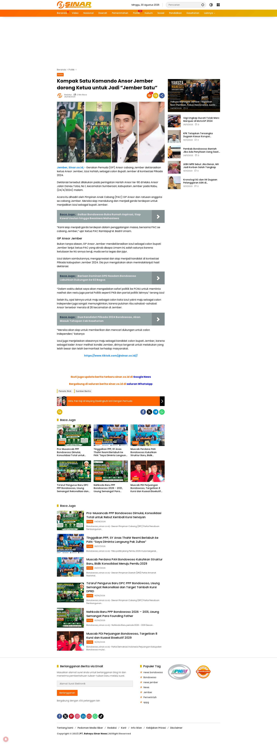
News (146, 687)
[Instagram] (77, 716)
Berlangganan (67, 692)
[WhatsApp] (162, 412)
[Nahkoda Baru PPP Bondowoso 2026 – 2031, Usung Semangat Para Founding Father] (111, 471)
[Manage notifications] (5, 739)
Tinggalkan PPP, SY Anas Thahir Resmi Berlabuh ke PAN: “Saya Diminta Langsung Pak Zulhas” (110, 452)
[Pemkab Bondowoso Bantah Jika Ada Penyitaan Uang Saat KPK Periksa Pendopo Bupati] (174, 151)
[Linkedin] (83, 716)
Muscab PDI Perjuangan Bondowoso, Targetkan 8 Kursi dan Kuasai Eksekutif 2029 (145, 488)
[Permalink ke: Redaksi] (60, 95)
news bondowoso (153, 672)
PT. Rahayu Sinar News (93, 733)
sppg (146, 702)
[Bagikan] (162, 95)
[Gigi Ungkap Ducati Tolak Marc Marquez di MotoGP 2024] (174, 121)
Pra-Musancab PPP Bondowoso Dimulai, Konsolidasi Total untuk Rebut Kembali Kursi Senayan (74, 452)
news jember (150, 682)
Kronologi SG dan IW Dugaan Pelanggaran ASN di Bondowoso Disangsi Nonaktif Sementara (200, 181)
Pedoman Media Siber (90, 727)
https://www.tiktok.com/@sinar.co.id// (111, 355)
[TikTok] (101, 716)
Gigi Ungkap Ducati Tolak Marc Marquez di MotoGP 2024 (201, 119)
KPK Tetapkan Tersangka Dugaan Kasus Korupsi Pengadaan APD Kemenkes (199, 135)
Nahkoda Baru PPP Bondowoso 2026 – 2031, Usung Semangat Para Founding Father (108, 488)
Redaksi (68, 95)
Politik (60, 74)
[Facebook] (143, 412)
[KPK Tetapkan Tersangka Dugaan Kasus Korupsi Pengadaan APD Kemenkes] (174, 136)
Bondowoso (149, 677)
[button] (203, 4)
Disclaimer (176, 727)
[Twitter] (149, 412)
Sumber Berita (83, 391)
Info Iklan (136, 727)
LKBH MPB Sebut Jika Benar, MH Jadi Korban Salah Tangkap (201, 166)
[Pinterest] (71, 716)
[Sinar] (74, 4)
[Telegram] (155, 412)
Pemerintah (150, 697)
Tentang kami (65, 727)
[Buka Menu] (218, 5)
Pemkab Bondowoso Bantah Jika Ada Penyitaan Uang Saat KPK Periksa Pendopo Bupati (200, 150)
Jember (147, 692)
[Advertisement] (138, 40)
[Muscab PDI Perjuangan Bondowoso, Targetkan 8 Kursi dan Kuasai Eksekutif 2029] (147, 471)
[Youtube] (89, 716)
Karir (123, 727)
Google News (142, 377)
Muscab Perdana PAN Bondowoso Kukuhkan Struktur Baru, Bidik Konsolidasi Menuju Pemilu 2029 (145, 452)
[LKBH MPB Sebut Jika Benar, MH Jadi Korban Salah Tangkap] (174, 167)
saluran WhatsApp (139, 384)
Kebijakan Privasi (156, 727)
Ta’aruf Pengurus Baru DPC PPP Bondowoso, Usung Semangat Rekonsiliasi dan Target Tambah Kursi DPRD (72, 488)
